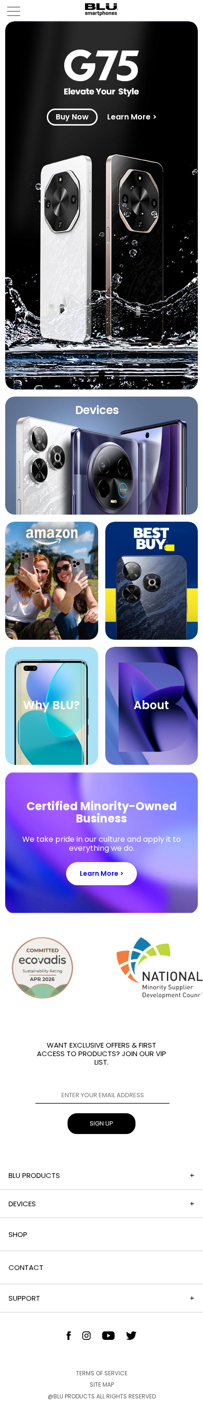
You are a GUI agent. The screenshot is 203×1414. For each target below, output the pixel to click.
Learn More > (132, 116)
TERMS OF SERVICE (101, 1373)
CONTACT (25, 1267)
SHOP (17, 1234)
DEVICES (22, 1204)
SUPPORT (24, 1298)
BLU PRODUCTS (34, 1175)
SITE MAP (102, 1384)
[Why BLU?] (51, 762)
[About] (151, 762)
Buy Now (72, 116)
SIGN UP (101, 1123)
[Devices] (101, 512)
